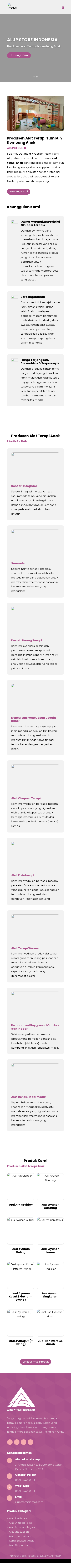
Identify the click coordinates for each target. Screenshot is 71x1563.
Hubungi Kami (19, 55)
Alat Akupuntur (18, 1545)
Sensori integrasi (21, 491)
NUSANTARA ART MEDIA (50, 1556)
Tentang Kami (19, 191)
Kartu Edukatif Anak (21, 1540)
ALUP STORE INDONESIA (32, 40)
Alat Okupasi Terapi (21, 1522)
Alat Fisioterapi (18, 1518)
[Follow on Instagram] (16, 1442)
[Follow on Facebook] (23, 1442)
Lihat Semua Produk (36, 1361)
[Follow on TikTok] (10, 1442)
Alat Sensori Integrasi (22, 1527)
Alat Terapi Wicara (20, 1536)
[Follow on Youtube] (30, 1442)
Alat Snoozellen (19, 1531)
